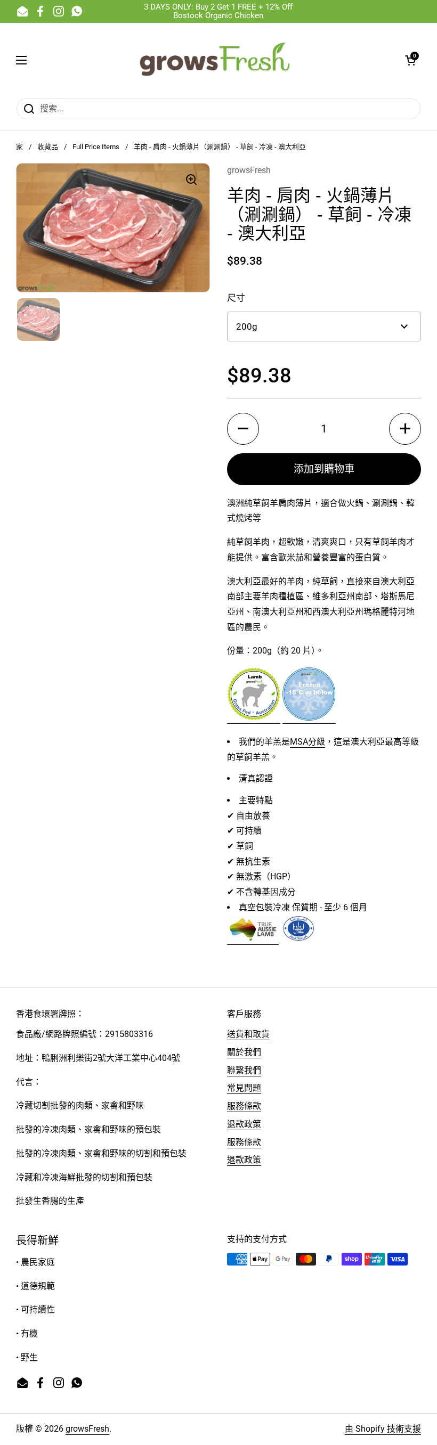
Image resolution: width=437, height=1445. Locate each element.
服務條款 (244, 1106)
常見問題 (244, 1088)
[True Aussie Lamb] (253, 939)
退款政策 (244, 1124)
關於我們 (244, 1052)
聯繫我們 (244, 1070)
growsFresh (87, 1429)
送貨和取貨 (248, 1034)
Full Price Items (95, 147)
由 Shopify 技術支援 (383, 1429)
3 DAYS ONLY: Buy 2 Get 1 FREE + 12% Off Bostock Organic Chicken (218, 11)
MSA (299, 742)
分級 (316, 742)
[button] (410, 60)
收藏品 (47, 147)
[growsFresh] (216, 60)
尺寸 (236, 297)
